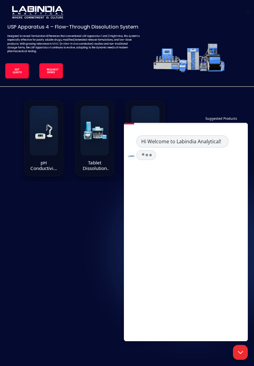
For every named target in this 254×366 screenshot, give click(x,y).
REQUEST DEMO (53, 71)
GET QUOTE (17, 71)
